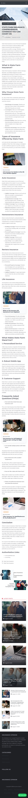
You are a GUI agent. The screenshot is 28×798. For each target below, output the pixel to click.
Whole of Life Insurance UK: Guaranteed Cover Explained (11, 311)
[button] (26, 3)
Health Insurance (6, 762)
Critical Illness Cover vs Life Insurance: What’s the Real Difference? (12, 681)
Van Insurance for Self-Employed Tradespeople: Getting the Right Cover (12, 440)
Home (5, 789)
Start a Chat (23, 795)
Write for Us (15, 793)
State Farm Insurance (9, 23)
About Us (10, 789)
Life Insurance (5, 755)
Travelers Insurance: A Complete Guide (10, 585)
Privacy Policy (7, 793)
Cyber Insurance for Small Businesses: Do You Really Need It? (14, 517)
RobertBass (8, 37)
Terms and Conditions (19, 789)
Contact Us (21, 793)
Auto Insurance (5, 758)
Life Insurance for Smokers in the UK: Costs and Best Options (13, 172)
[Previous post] (2, 575)
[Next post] (26, 585)
